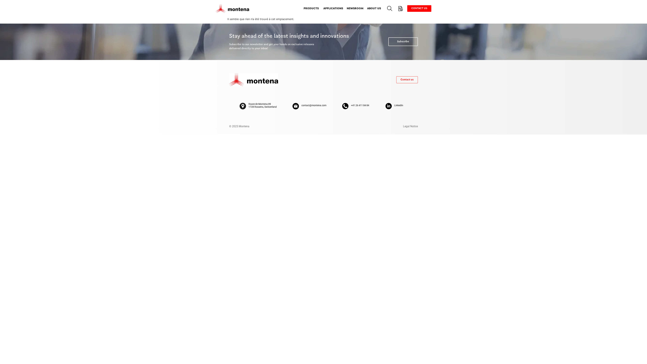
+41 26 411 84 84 (360, 105)
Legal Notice (410, 126)
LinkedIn (398, 105)
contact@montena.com (313, 105)
